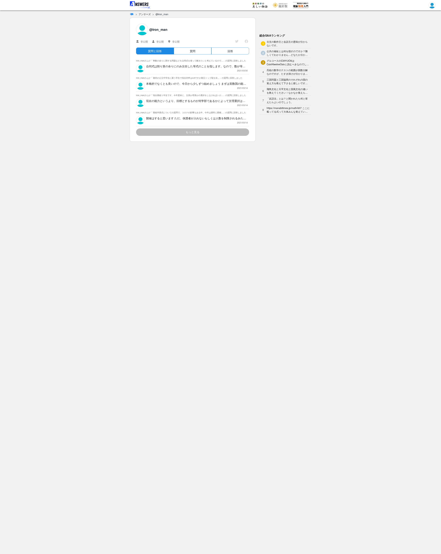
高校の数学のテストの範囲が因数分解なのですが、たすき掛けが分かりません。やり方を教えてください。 (287, 72)
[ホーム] (132, 14)
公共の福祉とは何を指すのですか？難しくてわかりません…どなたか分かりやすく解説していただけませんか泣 (287, 53)
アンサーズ (145, 14)
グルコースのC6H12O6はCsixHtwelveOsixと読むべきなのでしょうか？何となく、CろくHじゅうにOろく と (288, 62)
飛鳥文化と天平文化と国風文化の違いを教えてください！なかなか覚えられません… (287, 91)
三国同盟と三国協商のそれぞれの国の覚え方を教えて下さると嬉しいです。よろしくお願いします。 (287, 81)
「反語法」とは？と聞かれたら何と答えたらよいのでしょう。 (287, 100)
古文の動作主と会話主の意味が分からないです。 (287, 43)
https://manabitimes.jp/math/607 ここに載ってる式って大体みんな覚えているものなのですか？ (288, 109)
